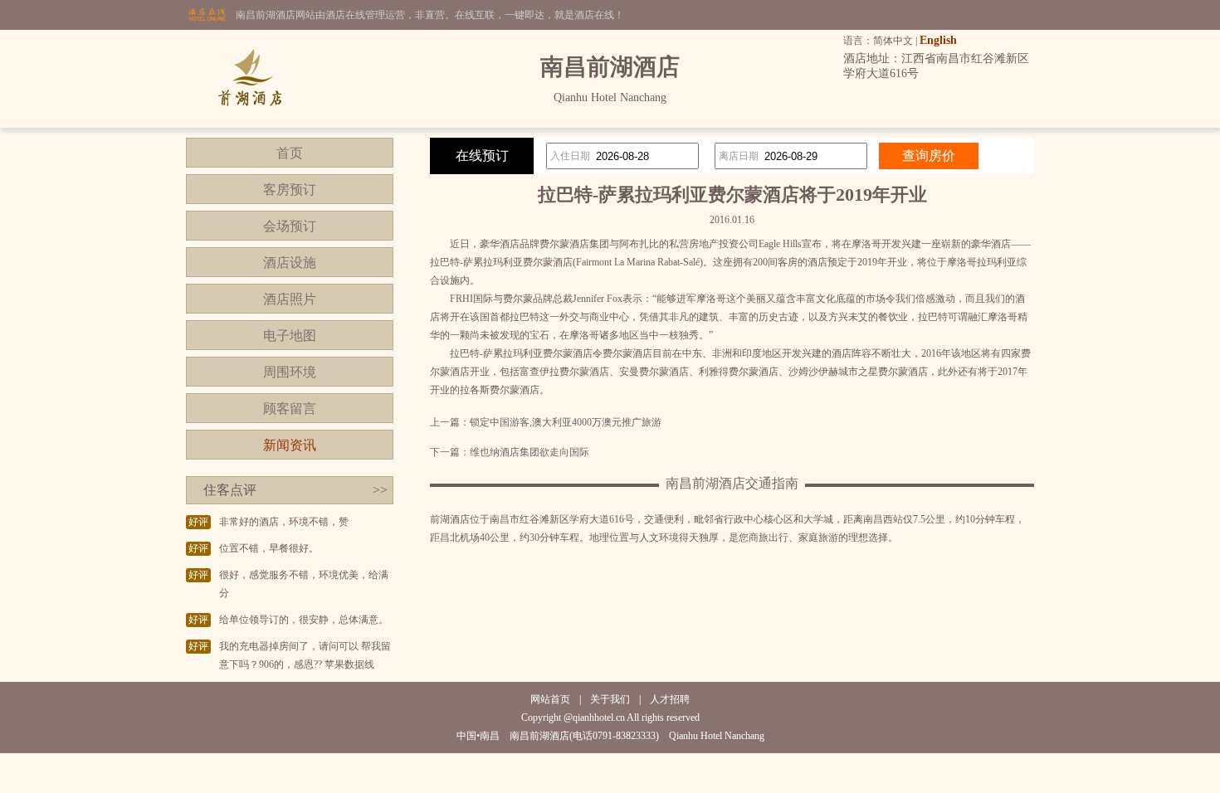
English (938, 40)
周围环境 (289, 372)
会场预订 (289, 226)
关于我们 (610, 699)
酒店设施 (289, 262)
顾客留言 (289, 408)
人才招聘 (670, 699)
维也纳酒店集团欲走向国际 (529, 452)
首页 (289, 153)
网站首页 (550, 699)
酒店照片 (289, 299)
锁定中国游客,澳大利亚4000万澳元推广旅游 (565, 422)
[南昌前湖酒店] (250, 124)
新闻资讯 (289, 445)
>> (380, 490)
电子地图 (289, 335)
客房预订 (289, 189)
